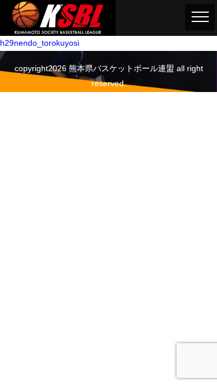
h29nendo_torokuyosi (39, 42)
